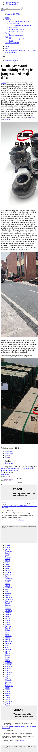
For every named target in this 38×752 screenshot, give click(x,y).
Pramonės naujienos (16, 35)
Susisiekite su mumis (12, 43)
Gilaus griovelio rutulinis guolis (19, 21)
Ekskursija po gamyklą (16, 39)
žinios (7, 33)
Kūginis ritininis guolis (16, 29)
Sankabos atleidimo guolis (22, 25)
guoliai (32, 117)
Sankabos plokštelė (27, 468)
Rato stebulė (13, 27)
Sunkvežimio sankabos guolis (11, 468)
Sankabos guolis (14, 23)
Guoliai (3, 83)
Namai (7, 18)
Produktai (8, 20)
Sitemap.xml (9, 463)
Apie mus (8, 37)
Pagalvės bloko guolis (16, 31)
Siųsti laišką (5, 474)
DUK (11, 41)
